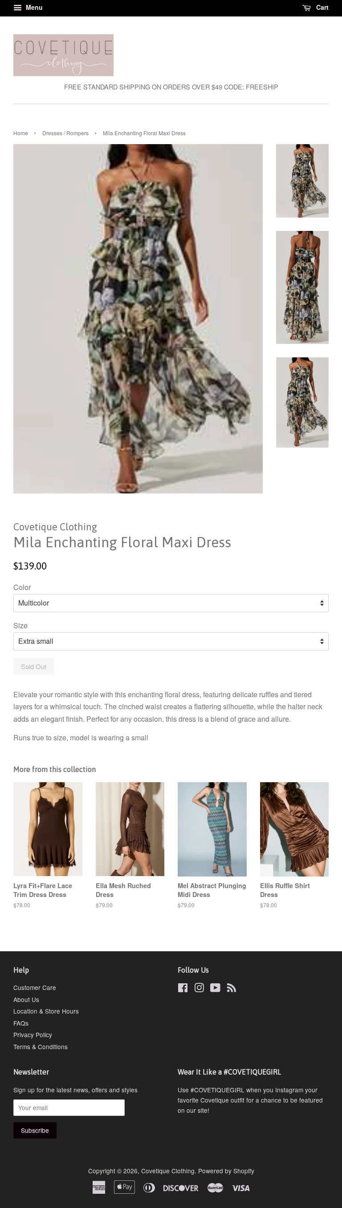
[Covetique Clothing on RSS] (231, 989)
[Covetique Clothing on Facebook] (183, 989)
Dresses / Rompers (65, 133)
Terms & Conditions (40, 1046)
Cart (321, 7)
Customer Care (34, 987)
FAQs (20, 1022)
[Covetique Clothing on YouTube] (215, 989)
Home (20, 133)
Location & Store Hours (46, 1010)
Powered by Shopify (226, 1170)
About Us (26, 999)
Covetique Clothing (168, 1170)
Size (20, 625)
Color (22, 587)
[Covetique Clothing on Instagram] (199, 989)
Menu (33, 7)
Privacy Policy (32, 1034)
